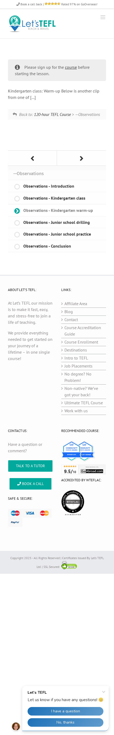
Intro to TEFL (76, 358)
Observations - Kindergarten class (54, 198)
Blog (68, 311)
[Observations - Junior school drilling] (81, 158)
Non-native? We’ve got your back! (81, 391)
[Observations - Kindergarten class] (32, 158)
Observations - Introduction (48, 186)
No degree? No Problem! (77, 377)
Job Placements (78, 366)
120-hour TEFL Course (52, 114)
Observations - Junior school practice (57, 234)
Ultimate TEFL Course (83, 402)
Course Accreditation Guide (82, 331)
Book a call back (31, 4)
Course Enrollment (81, 342)
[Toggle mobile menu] (103, 17)
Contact (71, 319)
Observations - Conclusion (47, 246)
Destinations (75, 350)
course (71, 67)
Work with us (76, 410)
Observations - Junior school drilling (56, 222)
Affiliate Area (75, 303)
